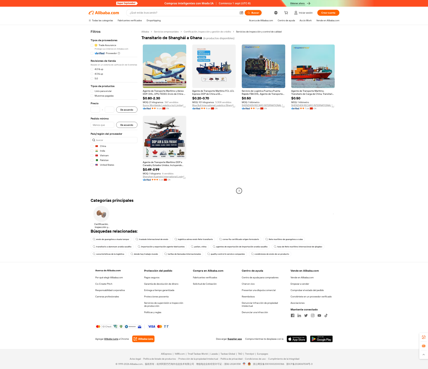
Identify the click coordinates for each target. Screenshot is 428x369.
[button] (241, 13)
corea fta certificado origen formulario (241, 239)
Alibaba (145, 31)
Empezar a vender (300, 283)
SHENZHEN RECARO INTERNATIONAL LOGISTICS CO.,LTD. (263, 105)
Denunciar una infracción (255, 312)
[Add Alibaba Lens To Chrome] (143, 339)
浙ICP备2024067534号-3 (299, 364)
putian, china (200, 246)
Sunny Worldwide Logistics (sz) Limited (163, 105)
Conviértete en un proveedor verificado (311, 296)
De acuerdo (126, 109)
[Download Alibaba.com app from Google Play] (321, 339)
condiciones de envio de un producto (271, 254)
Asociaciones (298, 303)
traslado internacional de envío (153, 239)
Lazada (214, 353)
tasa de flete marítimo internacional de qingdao (299, 246)
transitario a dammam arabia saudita (113, 246)
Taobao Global (228, 353)
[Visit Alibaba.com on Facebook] (293, 315)
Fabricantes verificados (205, 277)
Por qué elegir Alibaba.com (109, 277)
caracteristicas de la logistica (110, 254)
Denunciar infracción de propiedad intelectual (260, 304)
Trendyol (249, 353)
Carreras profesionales (107, 296)
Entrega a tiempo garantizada (159, 290)
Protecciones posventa (156, 296)
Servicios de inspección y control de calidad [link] (259, 31)
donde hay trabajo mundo (146, 254)
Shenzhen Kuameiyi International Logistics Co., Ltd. (164, 176)
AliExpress (166, 353)
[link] (423, 337)
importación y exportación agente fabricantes (163, 246)
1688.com (180, 353)
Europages (262, 353)
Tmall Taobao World (198, 353)
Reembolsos (248, 296)
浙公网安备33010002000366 (268, 364)
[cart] (286, 13)
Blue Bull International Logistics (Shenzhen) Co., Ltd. (214, 105)
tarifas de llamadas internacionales (184, 254)
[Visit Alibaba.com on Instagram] (313, 315)
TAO (240, 353)
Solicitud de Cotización (205, 283)
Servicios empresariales (166, 31)
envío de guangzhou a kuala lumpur (112, 239)
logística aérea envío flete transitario (195, 239)
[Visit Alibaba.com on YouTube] (319, 315)
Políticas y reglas (152, 312)
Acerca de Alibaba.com (108, 270)
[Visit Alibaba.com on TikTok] (326, 315)
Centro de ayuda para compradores (260, 277)
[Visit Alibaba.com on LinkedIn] (299, 315)
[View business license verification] (244, 364)
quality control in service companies (228, 254)
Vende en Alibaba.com (302, 277)
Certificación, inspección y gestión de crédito (207, 31)
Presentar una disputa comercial (259, 290)
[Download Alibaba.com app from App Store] (297, 339)
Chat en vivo (248, 283)
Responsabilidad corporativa (110, 290)
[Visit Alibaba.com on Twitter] (306, 315)
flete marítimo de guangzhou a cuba (286, 239)
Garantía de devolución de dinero (161, 283)
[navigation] (114, 111)
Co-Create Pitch (103, 283)
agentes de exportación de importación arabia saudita (242, 246)
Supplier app (235, 339)
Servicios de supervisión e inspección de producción (163, 304)
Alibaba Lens (111, 339)
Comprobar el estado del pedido (307, 290)
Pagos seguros (151, 277)
